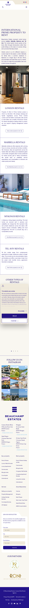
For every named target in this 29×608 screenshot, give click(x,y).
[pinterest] (20, 603)
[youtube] (14, 603)
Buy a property (5, 456)
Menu (26, 7)
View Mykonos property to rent (15, 237)
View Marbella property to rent (14, 167)
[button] (3, 7)
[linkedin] (17, 603)
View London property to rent (14, 130)
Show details (21, 311)
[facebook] (9, 603)
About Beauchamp (21, 486)
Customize (13, 320)
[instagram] (11, 603)
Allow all (15, 316)
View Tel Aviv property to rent (14, 267)
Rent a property (20, 456)
